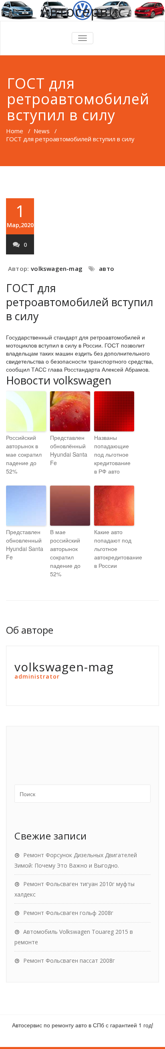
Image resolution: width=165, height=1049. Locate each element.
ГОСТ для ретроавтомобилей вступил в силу (79, 302)
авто (106, 268)
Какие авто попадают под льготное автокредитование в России (114, 548)
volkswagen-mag (56, 268)
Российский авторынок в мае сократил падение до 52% (24, 454)
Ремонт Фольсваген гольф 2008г (68, 913)
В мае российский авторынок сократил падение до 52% (65, 553)
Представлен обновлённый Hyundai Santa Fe (68, 450)
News (42, 131)
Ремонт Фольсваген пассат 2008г (69, 960)
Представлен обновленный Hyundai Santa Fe (24, 544)
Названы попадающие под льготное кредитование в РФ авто (112, 454)
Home (14, 131)
